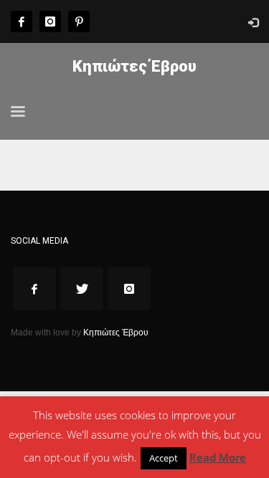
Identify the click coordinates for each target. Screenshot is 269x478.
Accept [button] (163, 457)
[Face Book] (21, 21)
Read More (217, 457)
